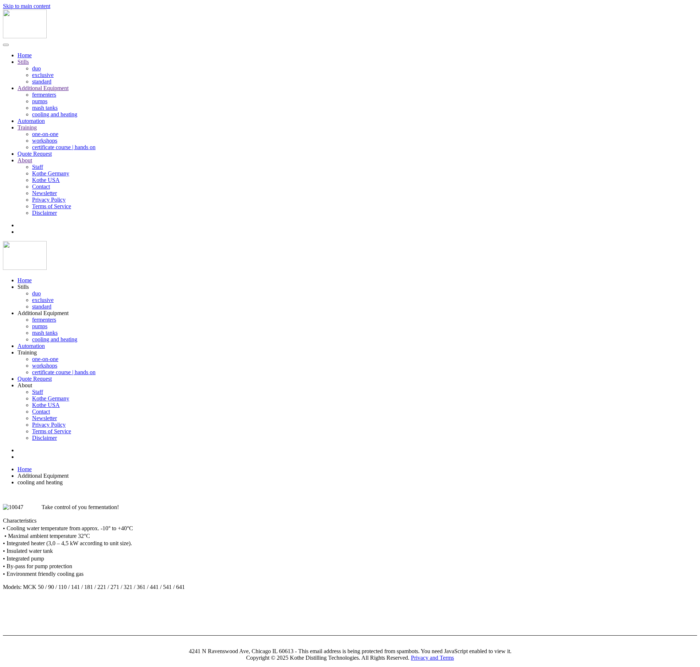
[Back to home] (25, 36)
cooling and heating (54, 114)
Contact (41, 186)
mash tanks (45, 108)
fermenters (44, 95)
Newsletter (44, 193)
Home (25, 55)
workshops (44, 140)
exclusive (43, 75)
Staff (37, 167)
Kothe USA (46, 180)
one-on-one (45, 134)
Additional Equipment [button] (43, 313)
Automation (31, 121)
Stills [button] (23, 287)
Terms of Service (51, 206)
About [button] (25, 385)
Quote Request (35, 154)
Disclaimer (44, 213)
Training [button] (27, 352)
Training (27, 127)
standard (41, 81)
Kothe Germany (50, 173)
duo (36, 68)
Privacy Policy (49, 200)
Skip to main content (26, 6)
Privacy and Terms (432, 658)
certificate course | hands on (64, 147)
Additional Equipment (43, 88)
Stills (23, 62)
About (25, 160)
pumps (39, 101)
